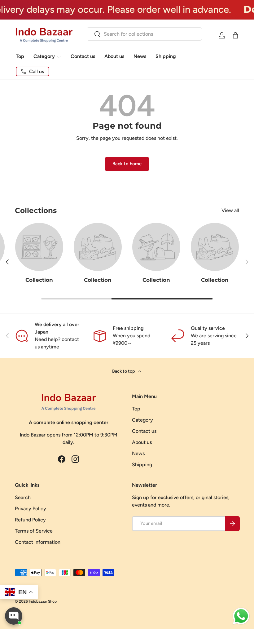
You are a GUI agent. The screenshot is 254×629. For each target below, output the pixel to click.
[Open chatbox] (13, 616)
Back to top (124, 371)
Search (23, 497)
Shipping (165, 56)
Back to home (127, 163)
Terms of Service (34, 531)
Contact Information (37, 542)
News (140, 56)
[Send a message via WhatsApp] (241, 616)
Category (142, 420)
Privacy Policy (30, 509)
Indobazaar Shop (43, 601)
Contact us (83, 56)
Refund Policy (30, 520)
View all (230, 210)
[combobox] (144, 34)
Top (20, 56)
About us (114, 56)
